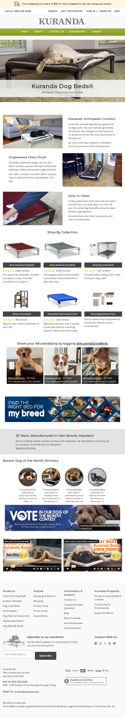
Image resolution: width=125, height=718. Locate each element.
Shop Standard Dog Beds (21, 265)
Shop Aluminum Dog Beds (62, 265)
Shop (24, 31)
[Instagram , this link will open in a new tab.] (100, 643)
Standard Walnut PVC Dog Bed (26, 381)
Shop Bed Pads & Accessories (62, 314)
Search (52, 11)
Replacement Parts (13, 621)
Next (113, 365)
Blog (66, 613)
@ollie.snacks (53, 378)
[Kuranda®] (62, 21)
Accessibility (40, 616)
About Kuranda (72, 618)
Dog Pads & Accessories (16, 616)
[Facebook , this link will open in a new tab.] (95, 643)
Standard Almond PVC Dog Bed (102, 381)
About (38, 31)
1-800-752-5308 (18, 11)
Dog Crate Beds (11, 606)
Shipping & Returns (44, 596)
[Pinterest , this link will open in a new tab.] (109, 643)
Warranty (38, 601)
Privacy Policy (40, 606)
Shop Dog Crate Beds (103, 265)
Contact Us (56, 31)
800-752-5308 (20, 681)
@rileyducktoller (92, 378)
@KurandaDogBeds (92, 343)
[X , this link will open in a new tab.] (105, 643)
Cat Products (10, 611)
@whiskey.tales (16, 378)
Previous (11, 365)
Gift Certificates (72, 11)
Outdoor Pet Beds (12, 601)
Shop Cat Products (21, 314)
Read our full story (26, 448)
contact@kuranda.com (26, 691)
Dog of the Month (103, 613)
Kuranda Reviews (73, 623)
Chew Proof (61, 92)
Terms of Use (40, 611)
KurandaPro (77, 31)
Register (105, 11)
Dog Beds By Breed (13, 626)
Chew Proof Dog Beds (14, 596)
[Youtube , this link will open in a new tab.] (114, 643)
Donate (96, 31)
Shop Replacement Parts (103, 314)
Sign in (91, 11)
